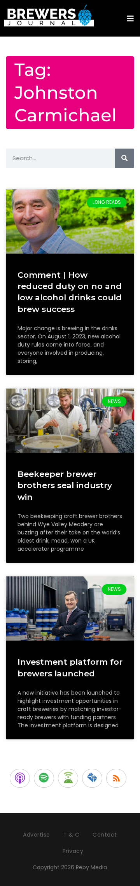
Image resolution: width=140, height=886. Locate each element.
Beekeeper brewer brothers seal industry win (65, 485)
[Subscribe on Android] (68, 778)
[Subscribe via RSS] (116, 778)
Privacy (73, 851)
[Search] (124, 158)
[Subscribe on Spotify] (44, 778)
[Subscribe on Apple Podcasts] (20, 778)
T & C (71, 835)
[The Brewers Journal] (49, 14)
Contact (105, 835)
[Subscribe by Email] (92, 778)
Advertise (36, 835)
